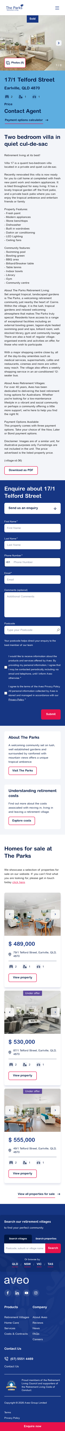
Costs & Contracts (16, 1333)
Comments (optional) (16, 590)
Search (53, 1248)
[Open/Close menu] (57, 7)
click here (18, 882)
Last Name (10, 538)
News (36, 1328)
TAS (50, 1264)
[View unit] (32, 914)
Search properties (46, 1239)
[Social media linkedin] (17, 1293)
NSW (27, 1264)
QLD (15, 1264)
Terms (7, 1412)
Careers (38, 1339)
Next (59, 43)
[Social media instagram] (35, 1293)
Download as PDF (21, 470)
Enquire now (32, 1426)
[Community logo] (14, 7)
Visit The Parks (20, 770)
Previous (6, 43)
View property (20, 977)
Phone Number (12, 555)
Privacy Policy (16, 699)
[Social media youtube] (26, 1293)
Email (7, 573)
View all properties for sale (36, 1194)
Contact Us (11, 1366)
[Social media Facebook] (7, 1293)
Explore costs (19, 820)
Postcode (9, 623)
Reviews (38, 1322)
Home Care (11, 1322)
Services (9, 1328)
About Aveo (40, 1317)
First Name (10, 521)
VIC (39, 1264)
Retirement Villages (16, 1317)
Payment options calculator (24, 120)
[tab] (32, 508)
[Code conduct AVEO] (11, 1385)
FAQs (36, 1333)
